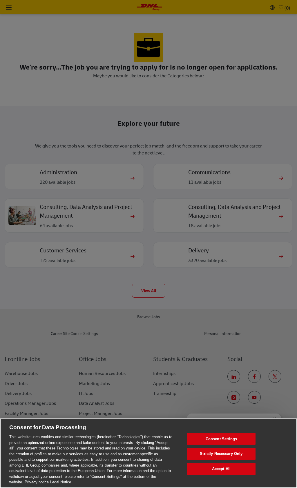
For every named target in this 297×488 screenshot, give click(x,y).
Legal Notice (60, 482)
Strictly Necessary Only (221, 453)
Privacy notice (37, 482)
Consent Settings (221, 439)
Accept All (221, 469)
